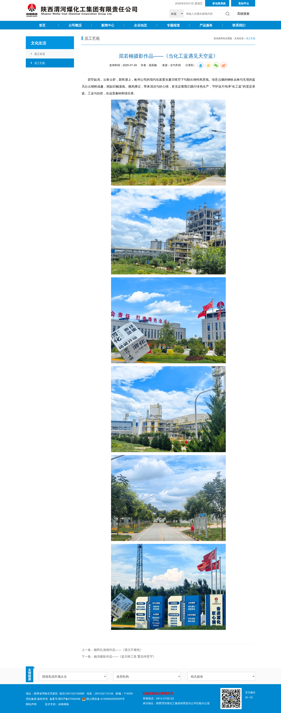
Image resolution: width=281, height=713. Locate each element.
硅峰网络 (63, 704)
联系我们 (238, 25)
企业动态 (140, 25)
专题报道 (173, 25)
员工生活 (39, 54)
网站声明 (31, 704)
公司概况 (75, 25)
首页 (42, 25)
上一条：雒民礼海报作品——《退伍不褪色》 (112, 649)
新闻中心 (107, 25)
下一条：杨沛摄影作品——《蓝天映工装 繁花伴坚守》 (119, 656)
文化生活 (239, 38)
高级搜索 (243, 13)
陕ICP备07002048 (69, 699)
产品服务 (206, 25)
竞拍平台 (243, 3)
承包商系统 (219, 3)
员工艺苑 (39, 63)
